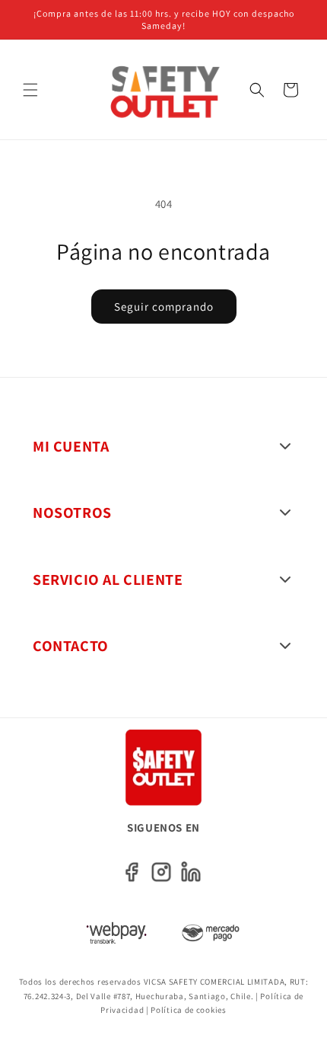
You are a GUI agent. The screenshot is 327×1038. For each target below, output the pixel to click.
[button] (30, 90)
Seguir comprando (164, 306)
